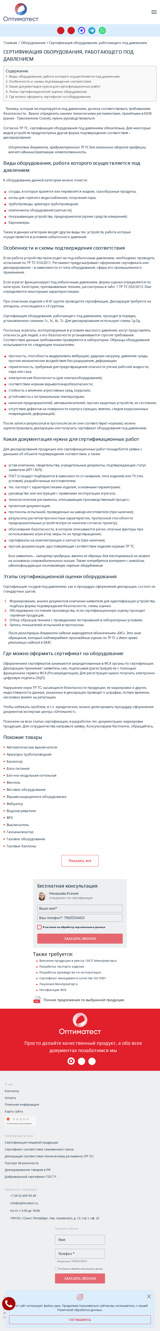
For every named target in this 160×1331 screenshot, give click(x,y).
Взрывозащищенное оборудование (36, 796)
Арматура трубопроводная (29, 754)
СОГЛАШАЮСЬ (80, 1320)
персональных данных (90, 927)
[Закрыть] (148, 1296)
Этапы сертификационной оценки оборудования (48, 91)
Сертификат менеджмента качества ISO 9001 (72, 978)
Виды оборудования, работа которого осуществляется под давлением (64, 76)
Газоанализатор (20, 832)
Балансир (15, 761)
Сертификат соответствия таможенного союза (39, 1149)
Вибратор (15, 803)
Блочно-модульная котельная (31, 775)
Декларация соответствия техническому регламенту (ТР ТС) (49, 1156)
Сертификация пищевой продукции (31, 1142)
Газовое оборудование (26, 839)
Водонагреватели (21, 811)
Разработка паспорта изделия (61, 966)
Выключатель (18, 824)
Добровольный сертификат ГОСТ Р (30, 1177)
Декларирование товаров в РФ (27, 1170)
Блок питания (18, 768)
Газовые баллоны (21, 846)
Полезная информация (22, 1104)
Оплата (10, 1098)
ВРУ (10, 817)
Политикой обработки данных (79, 1310)
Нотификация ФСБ (53, 990)
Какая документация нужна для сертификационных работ (55, 86)
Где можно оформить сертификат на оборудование (49, 96)
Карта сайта (14, 1111)
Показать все (80, 860)
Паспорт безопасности (22, 1163)
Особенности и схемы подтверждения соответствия (50, 81)
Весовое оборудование (26, 789)
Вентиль (13, 782)
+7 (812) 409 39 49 (23, 1196)
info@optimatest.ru (24, 1203)
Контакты (12, 1091)
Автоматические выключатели (32, 747)
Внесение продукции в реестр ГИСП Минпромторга (78, 961)
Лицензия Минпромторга (58, 984)
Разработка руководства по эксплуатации (70, 972)
